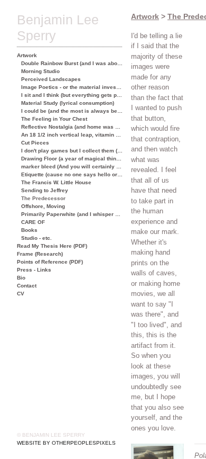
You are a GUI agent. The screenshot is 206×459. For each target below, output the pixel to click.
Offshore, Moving (43, 206)
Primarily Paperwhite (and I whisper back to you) (72, 214)
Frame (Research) (40, 254)
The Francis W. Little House (56, 182)
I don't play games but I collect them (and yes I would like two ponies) (72, 151)
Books (29, 230)
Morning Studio (40, 71)
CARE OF (33, 222)
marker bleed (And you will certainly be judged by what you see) (72, 166)
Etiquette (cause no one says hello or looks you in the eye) (72, 174)
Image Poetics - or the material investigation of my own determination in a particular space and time (72, 87)
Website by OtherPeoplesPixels (66, 443)
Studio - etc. (36, 238)
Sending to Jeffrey (44, 190)
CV (20, 293)
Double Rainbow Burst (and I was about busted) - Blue (72, 63)
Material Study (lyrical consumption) (67, 103)
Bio (21, 278)
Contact (26, 286)
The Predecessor (43, 198)
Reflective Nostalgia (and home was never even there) (72, 127)
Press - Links (34, 270)
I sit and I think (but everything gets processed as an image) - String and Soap (72, 95)
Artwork (27, 55)
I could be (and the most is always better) (72, 111)
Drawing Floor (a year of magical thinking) (72, 158)
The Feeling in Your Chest (54, 119)
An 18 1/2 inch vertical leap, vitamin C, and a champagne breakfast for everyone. (72, 135)
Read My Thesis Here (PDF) (52, 246)
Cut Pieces (35, 143)
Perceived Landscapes (51, 79)
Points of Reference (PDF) (50, 262)
